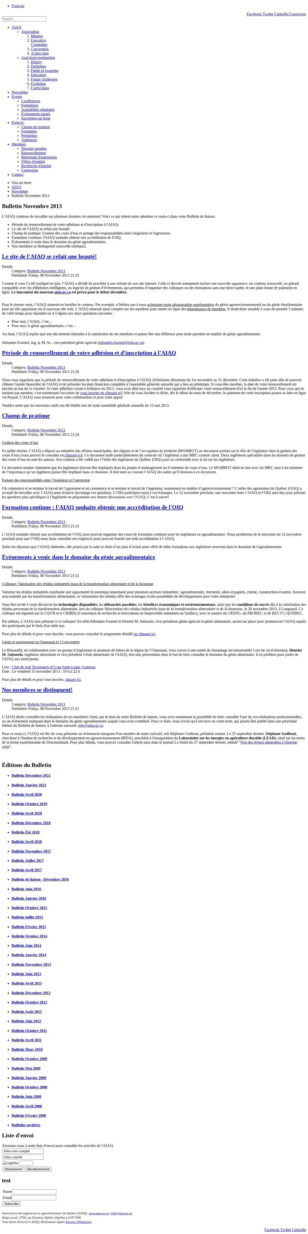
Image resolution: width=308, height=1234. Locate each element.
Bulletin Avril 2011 (27, 1040)
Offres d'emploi (33, 161)
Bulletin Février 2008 (29, 1116)
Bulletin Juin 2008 (26, 1097)
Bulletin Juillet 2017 (28, 861)
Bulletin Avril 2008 (27, 1106)
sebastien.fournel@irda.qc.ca (121, 343)
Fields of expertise (44, 71)
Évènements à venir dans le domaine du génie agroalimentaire (78, 557)
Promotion (29, 135)
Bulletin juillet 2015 (27, 917)
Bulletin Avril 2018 (27, 842)
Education (38, 75)
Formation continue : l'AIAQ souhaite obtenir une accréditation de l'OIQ (92, 507)
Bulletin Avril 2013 (27, 983)
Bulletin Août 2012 (27, 1012)
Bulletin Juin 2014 (26, 945)
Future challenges (44, 79)
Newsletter (20, 92)
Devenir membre (34, 148)
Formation (29, 131)
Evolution (38, 84)
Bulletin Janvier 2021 (29, 785)
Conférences (30, 101)
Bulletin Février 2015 (29, 927)
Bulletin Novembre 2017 (31, 851)
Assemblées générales (37, 110)
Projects (18, 122)
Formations (29, 105)
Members (19, 144)
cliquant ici (72, 455)
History (36, 62)
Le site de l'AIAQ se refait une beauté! (49, 256)
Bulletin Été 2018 (25, 832)
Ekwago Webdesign (78, 1222)
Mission (37, 36)
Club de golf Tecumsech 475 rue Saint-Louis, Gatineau (54, 667)
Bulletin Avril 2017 (27, 870)
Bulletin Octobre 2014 (29, 936)
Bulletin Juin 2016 (26, 889)
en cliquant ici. (145, 634)
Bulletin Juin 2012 (26, 1021)
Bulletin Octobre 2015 (29, 908)
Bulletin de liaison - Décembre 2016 (40, 879)
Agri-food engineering (38, 58)
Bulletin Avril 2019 (27, 813)
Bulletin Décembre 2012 (31, 993)
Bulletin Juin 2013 (26, 974)
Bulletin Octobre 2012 (29, 1002)
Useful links (40, 88)
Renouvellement (33, 153)
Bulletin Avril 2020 (27, 794)
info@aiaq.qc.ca (90, 725)
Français (18, 6)
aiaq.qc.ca (62, 292)
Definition (38, 66)
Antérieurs (29, 140)
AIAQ (16, 27)
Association (30, 32)
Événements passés (35, 114)
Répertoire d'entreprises (39, 157)
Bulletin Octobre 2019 (29, 804)
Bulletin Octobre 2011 (29, 1031)
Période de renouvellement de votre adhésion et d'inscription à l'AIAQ (89, 353)
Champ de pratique (35, 127)
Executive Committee (39, 42)
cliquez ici (73, 679)
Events (17, 97)
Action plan (40, 53)
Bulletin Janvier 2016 (29, 898)
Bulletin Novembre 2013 (46, 271)
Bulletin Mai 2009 (26, 1068)
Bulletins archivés (26, 1125)
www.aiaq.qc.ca (99, 1213)
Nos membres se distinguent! (37, 690)
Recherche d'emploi (36, 166)
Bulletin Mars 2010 (27, 1049)
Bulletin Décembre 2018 (31, 823)
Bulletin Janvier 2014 (29, 955)
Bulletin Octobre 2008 (29, 1087)
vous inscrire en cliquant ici (101, 393)
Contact (17, 174)
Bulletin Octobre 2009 (29, 1059)
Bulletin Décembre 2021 (31, 775)
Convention (40, 49)
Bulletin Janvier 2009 (29, 1078)
